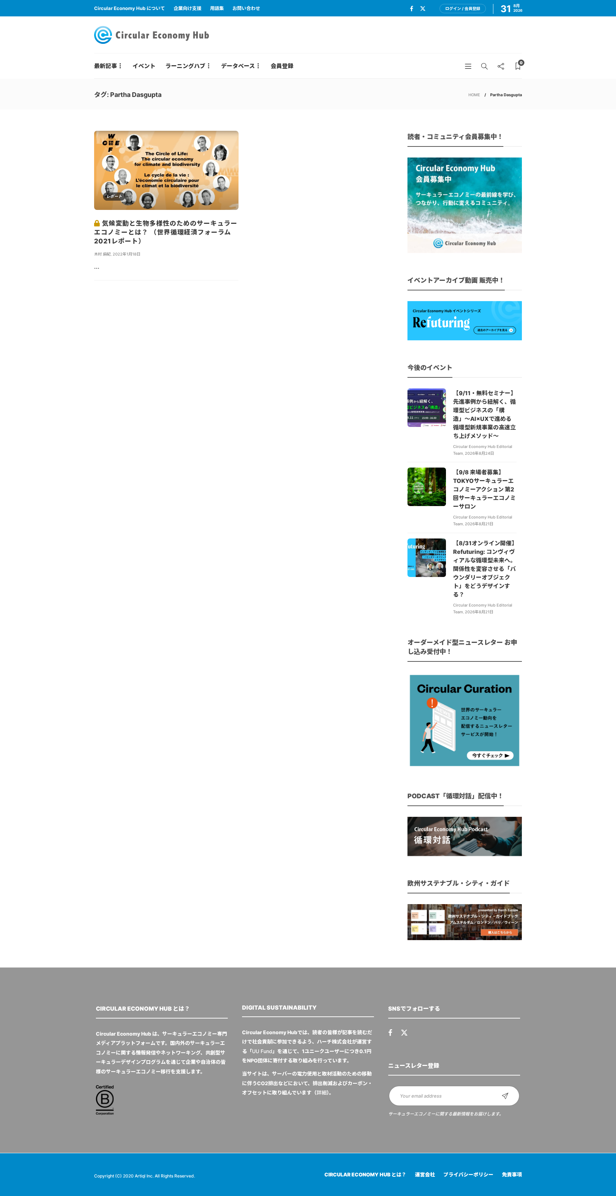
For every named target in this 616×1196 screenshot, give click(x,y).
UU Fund (262, 1051)
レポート (114, 196)
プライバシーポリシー (468, 1174)
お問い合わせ (246, 8)
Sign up (505, 1096)
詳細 (322, 1092)
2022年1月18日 (126, 254)
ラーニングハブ (185, 65)
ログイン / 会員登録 (462, 8)
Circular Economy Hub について (129, 8)
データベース (238, 65)
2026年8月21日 (479, 523)
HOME (474, 94)
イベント (144, 65)
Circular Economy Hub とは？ (365, 1174)
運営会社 (425, 1174)
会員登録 (282, 65)
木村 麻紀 (102, 254)
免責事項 (512, 1174)
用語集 (217, 8)
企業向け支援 (187, 8)
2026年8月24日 (479, 453)
